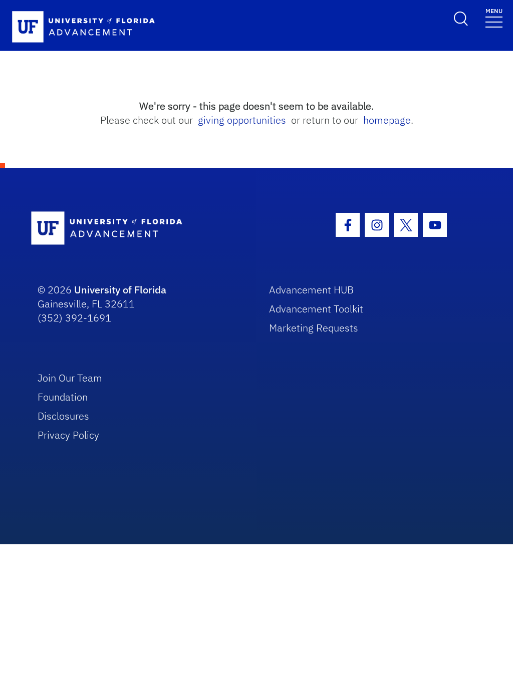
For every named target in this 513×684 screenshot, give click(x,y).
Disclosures (63, 416)
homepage (387, 120)
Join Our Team (70, 378)
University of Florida (120, 289)
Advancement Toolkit (316, 308)
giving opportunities (242, 120)
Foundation (63, 397)
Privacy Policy (68, 435)
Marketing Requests (313, 327)
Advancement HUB (311, 289)
